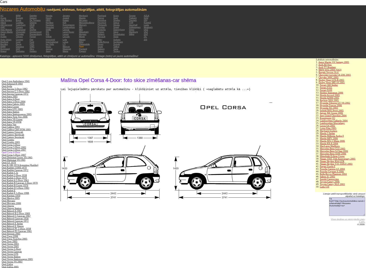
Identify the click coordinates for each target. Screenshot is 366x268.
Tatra (115, 49)
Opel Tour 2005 (9, 241)
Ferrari (33, 36)
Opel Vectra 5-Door (11, 249)
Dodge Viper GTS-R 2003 (331, 80)
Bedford (4, 42)
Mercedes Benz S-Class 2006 (334, 151)
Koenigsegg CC (327, 118)
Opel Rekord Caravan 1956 (15, 218)
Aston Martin (6, 32)
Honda (49, 15)
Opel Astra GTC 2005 (12, 109)
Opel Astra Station (10, 111)
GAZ (146, 18)
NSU (81, 42)
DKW (32, 25)
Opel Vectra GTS (10, 254)
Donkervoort (36, 32)
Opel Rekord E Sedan (12, 223)
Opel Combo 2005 (11, 142)
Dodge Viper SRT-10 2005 (332, 82)
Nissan (82, 39)
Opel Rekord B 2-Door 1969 (16, 213)
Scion (116, 15)
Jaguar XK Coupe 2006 (331, 113)
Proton (101, 32)
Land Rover (68, 32)
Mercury (83, 25)
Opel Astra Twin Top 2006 (15, 116)
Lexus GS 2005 (327, 125)
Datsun (33, 18)
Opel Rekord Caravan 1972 (15, 221)
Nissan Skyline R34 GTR (332, 161)
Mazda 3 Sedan (327, 133)
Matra (65, 51)
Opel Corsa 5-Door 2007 (14, 155)
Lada (146, 25)
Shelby (116, 20)
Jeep (48, 51)
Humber (49, 22)
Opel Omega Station (11, 208)
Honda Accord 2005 (330, 95)
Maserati (67, 49)
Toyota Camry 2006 (330, 181)
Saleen (101, 49)
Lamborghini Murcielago (332, 123)
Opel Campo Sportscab (13, 137)
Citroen (19, 36)
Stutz (115, 36)
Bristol (3, 51)
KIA (64, 22)
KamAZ (147, 22)
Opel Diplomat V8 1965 (13, 160)
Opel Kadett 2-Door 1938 (14, 175)
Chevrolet (20, 32)
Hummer (50, 25)
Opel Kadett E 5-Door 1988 (15, 193)
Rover (100, 44)
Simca (116, 22)
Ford (32, 42)
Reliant (101, 34)
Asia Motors (6, 29)
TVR (131, 22)
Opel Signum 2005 (11, 233)
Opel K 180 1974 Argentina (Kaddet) (20, 165)
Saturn (101, 51)
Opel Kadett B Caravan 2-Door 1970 (20, 183)
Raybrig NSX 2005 (329, 100)
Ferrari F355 (326, 87)
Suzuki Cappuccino (329, 179)
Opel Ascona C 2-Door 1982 (16, 91)
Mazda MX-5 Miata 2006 (332, 141)
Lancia (66, 29)
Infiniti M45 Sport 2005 (332, 110)
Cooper (19, 39)
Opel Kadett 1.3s (10, 172)
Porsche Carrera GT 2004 (332, 169)
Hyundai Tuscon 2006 (331, 105)
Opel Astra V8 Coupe (12, 119)
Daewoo (20, 46)
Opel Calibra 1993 (11, 127)
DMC (32, 27)
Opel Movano (8, 200)
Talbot (116, 46)
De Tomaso (35, 20)
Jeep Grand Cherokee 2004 (333, 115)
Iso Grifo (50, 44)
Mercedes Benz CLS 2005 (332, 148)
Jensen (66, 15)
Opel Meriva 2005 (11, 198)
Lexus (66, 34)
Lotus (65, 42)
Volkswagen (135, 27)
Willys (131, 34)
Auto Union (5, 39)
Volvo (131, 29)
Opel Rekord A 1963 (12, 211)
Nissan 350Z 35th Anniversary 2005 (337, 158)
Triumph (133, 20)
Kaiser (66, 20)
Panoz (101, 18)
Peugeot (102, 22)
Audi (2, 34)
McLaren (83, 20)
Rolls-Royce (103, 42)
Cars (362, 221)
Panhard (102, 15)
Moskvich (148, 27)
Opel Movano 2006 (11, 203)
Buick (18, 20)
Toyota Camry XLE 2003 (332, 184)
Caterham (20, 25)
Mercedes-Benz (86, 22)
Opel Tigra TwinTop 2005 (14, 238)
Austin (3, 36)
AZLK (146, 15)
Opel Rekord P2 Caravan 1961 (17, 231)
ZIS (145, 39)
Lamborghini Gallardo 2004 (334, 120)
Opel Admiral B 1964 (12, 83)
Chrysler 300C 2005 (328, 77)
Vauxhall (133, 25)
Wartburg (133, 32)
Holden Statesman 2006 (331, 92)
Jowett (66, 18)
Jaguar (49, 49)
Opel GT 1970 (9, 162)
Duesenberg (36, 34)
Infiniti (48, 36)
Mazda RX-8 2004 (329, 143)
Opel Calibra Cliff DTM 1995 (16, 129)
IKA (47, 34)
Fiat (31, 39)
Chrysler (20, 34)
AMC (2, 27)
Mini (81, 29)
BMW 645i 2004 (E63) (330, 69)
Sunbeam (118, 42)
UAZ (146, 29)
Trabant (133, 18)
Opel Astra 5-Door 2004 (13, 101)
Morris (82, 36)
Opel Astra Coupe (10, 106)
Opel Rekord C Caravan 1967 (16, 216)
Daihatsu (20, 51)
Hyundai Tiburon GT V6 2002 (335, 102)
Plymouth (102, 25)
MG (80, 27)
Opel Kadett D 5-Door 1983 (15, 188)
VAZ (146, 32)
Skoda (116, 25)
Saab (100, 46)
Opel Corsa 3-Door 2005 (14, 147)
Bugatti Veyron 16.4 (328, 72)
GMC (32, 46)
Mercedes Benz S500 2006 (333, 153)
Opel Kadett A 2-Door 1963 (15, 180)
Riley (100, 39)
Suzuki (116, 44)
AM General (6, 25)
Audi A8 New (325, 64)
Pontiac (101, 27)
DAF (18, 49)
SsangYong (119, 29)
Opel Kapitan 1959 (11, 195)
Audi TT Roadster (327, 67)
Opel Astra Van (9, 124)
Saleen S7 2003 (327, 176)
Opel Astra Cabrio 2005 (13, 104)
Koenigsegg (69, 25)
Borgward (5, 49)
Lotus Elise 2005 (328, 128)
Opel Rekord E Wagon (13, 226)
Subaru (117, 39)
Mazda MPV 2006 (329, 138)
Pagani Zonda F (327, 166)
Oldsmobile (84, 44)
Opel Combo (8, 139)
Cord (18, 42)
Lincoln (66, 36)
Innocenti (50, 39)
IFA (47, 32)
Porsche (102, 29)
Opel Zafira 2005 (10, 266)
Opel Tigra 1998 (10, 236)
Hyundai (50, 27)
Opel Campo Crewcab (12, 132)
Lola (65, 39)
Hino (32, 49)
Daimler (33, 15)
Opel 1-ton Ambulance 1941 (16, 81)
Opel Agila (7, 86)
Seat (115, 18)
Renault (101, 36)
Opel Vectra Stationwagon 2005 (17, 259)
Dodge (33, 29)
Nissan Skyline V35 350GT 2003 (336, 163)
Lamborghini (69, 27)
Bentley (4, 44)
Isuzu (48, 46)
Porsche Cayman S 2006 (332, 171)
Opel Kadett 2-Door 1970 (14, 177)
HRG (48, 20)
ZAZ (146, 34)
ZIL (145, 36)
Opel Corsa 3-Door (11, 144)
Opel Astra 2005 (10, 96)
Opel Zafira (7, 264)
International (52, 42)
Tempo (116, 51)
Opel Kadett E (8, 190)
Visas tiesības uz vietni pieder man (348, 219)
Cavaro (19, 27)
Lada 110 (324, 186)
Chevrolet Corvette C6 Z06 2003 (335, 75)
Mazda (82, 18)
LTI (64, 44)
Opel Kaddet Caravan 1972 (15, 170)
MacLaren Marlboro (330, 146)
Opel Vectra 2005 (10, 246)
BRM (18, 15)
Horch (48, 18)
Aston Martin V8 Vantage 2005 (333, 62)
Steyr (115, 32)
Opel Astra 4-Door (11, 99)
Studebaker (119, 34)
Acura (3, 18)
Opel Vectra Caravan (12, 251)
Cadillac (20, 22)
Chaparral (20, 29)
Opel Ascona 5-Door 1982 (15, 88)
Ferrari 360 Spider (329, 85)
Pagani (82, 51)
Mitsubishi (84, 32)
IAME (48, 29)
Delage (33, 22)
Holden (33, 51)
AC (1, 15)
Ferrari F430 (326, 90)
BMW (3, 46)
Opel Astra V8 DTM (11, 122)
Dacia (18, 44)
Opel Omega (8, 205)
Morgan (82, 34)
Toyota (132, 15)
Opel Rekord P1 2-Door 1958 (16, 228)
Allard (3, 22)
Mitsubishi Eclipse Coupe (332, 156)
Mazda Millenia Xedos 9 (332, 136)
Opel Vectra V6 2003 (12, 261)
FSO (32, 44)
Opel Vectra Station (11, 256)
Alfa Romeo (6, 20)
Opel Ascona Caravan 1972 (15, 94)
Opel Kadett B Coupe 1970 (15, 185)
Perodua (102, 20)
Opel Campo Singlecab (13, 134)
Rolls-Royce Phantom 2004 (333, 174)
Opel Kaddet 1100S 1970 (14, 167)
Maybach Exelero (328, 130)
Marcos (66, 46)
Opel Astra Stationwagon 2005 (17, 114)
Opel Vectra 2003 (10, 244)
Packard (83, 49)
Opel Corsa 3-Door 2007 (14, 150)
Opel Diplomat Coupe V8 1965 (17, 157)
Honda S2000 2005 (329, 97)
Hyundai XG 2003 (329, 108)
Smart (116, 27)
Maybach (83, 15)
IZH (145, 20)
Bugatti (19, 18)
